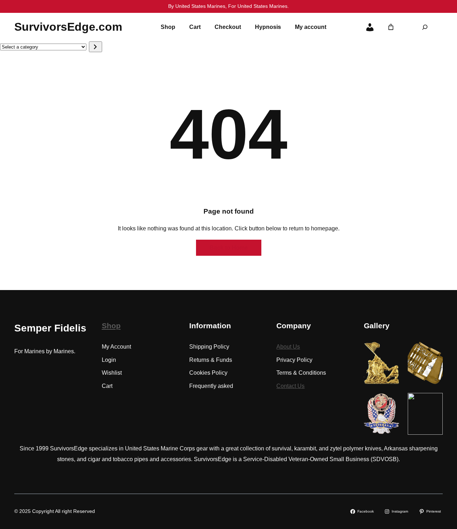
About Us (288, 347)
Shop (111, 325)
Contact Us (290, 386)
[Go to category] (95, 46)
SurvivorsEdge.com (68, 26)
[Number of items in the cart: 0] (390, 27)
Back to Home (229, 248)
